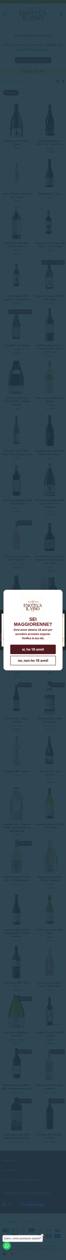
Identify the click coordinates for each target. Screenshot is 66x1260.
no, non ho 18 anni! (33, 661)
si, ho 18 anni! (33, 649)
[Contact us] (7, 1246)
